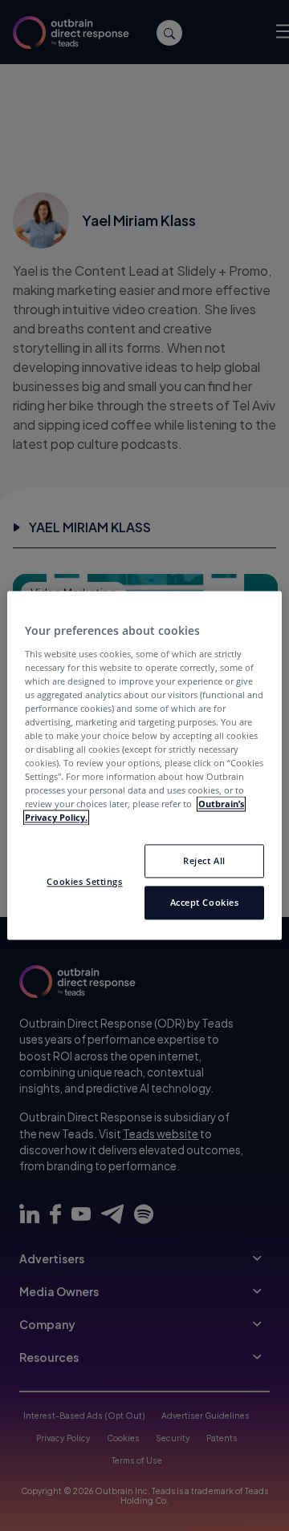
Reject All (204, 861)
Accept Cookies (204, 903)
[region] (144, 765)
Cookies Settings (84, 882)
